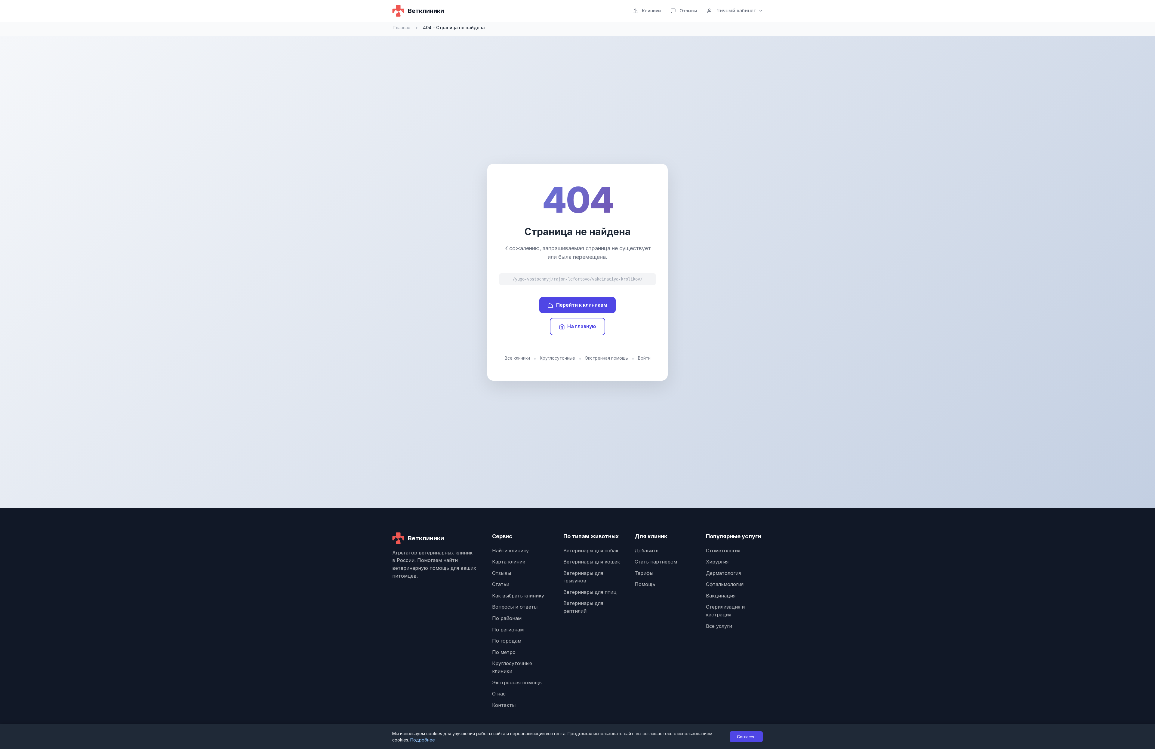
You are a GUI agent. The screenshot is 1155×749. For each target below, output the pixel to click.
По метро (504, 652)
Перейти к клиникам (581, 305)
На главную (581, 326)
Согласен (746, 736)
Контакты (504, 705)
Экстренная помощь (606, 358)
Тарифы (644, 573)
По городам (506, 641)
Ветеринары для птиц (590, 592)
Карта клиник (508, 562)
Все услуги (719, 626)
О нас (499, 694)
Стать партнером (656, 562)
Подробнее (422, 739)
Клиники (651, 11)
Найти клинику (510, 551)
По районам (507, 618)
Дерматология (723, 573)
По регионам (508, 630)
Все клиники (517, 358)
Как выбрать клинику (518, 596)
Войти (644, 358)
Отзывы (688, 11)
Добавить (646, 551)
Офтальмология (725, 584)
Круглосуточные (557, 358)
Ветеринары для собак (590, 551)
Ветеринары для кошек (591, 562)
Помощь (645, 584)
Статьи (500, 584)
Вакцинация (720, 596)
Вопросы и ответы (514, 607)
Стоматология (723, 551)
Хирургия (717, 562)
